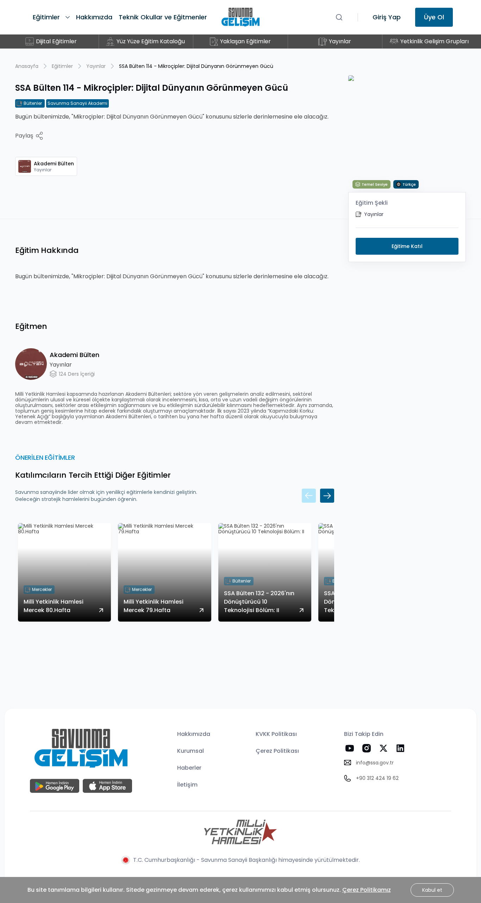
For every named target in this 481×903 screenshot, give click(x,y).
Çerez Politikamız (366, 890)
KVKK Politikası (276, 734)
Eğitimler (62, 66)
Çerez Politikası (277, 751)
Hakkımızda (193, 734)
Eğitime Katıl (407, 246)
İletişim (187, 785)
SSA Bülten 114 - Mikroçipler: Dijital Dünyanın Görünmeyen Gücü (196, 66)
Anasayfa (26, 66)
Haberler (189, 768)
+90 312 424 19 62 (377, 778)
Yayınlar (96, 66)
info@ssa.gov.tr (375, 762)
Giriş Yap (387, 17)
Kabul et (432, 890)
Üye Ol (434, 17)
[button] (309, 496)
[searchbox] (342, 17)
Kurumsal (190, 751)
